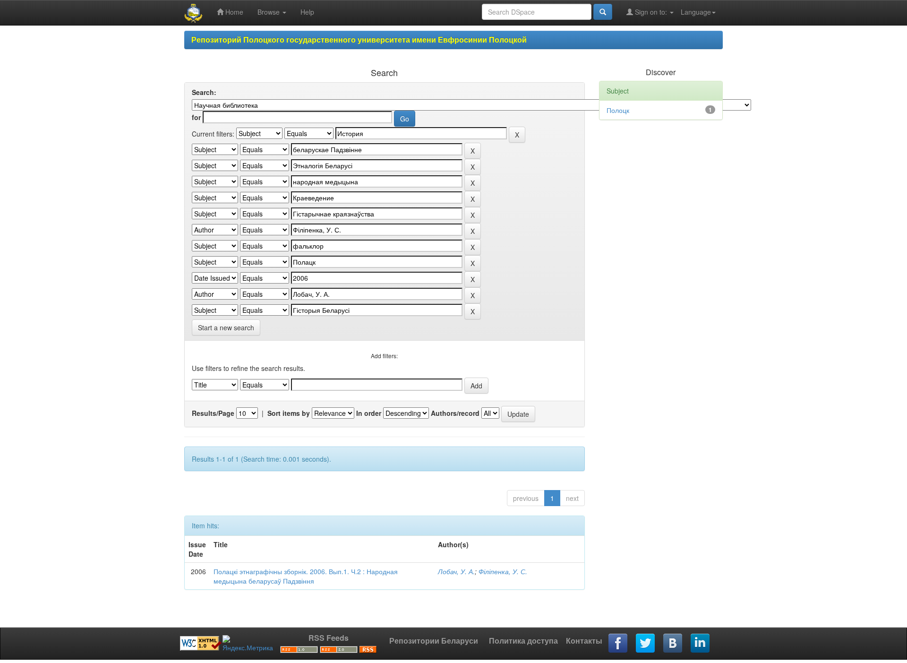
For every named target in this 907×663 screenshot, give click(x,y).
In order (368, 413)
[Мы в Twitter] (646, 644)
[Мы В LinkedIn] (700, 644)
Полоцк (618, 110)
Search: (204, 92)
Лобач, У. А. (456, 571)
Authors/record (455, 413)
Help (307, 12)
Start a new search (226, 327)
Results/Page (213, 413)
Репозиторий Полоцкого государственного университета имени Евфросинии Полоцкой (359, 39)
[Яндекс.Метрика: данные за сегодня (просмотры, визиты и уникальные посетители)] (247, 643)
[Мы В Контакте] (673, 644)
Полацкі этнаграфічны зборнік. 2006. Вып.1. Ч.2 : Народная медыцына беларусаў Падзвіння (306, 576)
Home (233, 12)
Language (696, 12)
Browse (269, 12)
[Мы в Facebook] (618, 644)
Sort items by (288, 413)
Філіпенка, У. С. (503, 571)
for (196, 117)
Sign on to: (651, 12)
